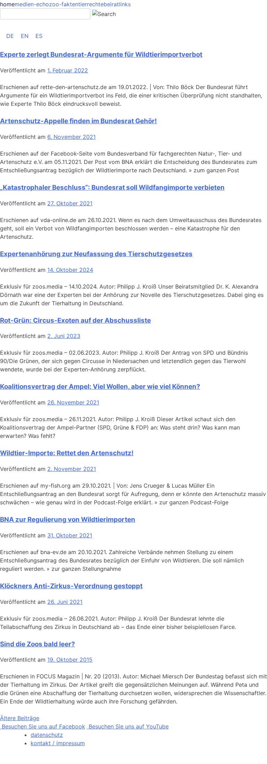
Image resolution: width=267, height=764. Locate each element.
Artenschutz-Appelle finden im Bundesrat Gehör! (78, 121)
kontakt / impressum (58, 743)
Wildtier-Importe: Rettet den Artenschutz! (67, 453)
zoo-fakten (63, 4)
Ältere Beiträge (19, 718)
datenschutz (47, 734)
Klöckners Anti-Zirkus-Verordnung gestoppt (71, 586)
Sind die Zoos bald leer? (37, 644)
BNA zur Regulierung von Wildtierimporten (67, 519)
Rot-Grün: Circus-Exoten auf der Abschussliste (75, 320)
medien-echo (32, 4)
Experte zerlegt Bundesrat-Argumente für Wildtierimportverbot (101, 54)
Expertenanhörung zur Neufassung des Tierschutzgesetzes (96, 254)
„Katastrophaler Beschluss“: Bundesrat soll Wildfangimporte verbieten (112, 187)
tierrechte (91, 4)
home (7, 4)
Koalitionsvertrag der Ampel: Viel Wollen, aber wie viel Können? (100, 387)
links (125, 4)
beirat (111, 4)
